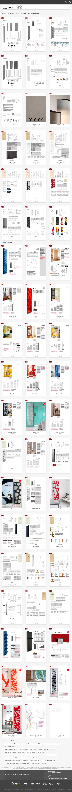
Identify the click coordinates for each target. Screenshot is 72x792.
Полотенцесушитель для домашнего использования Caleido (17, 763)
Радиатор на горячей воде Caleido (11, 755)
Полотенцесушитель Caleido (20, 743)
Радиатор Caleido (8, 743)
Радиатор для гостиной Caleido (48, 760)
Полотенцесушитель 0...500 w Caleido (12, 760)
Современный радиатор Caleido (34, 743)
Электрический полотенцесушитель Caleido (31, 760)
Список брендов (51, 771)
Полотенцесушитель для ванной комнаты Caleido (15, 752)
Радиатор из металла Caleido (11, 749)
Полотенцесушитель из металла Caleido (47, 749)
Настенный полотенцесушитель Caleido (52, 743)
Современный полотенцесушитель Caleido (27, 749)
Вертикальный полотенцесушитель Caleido (36, 752)
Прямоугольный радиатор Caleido (11, 757)
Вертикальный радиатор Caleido (49, 755)
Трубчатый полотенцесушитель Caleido (39, 763)
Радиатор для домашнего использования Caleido (31, 755)
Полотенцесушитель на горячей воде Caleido (30, 757)
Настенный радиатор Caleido (10, 746)
